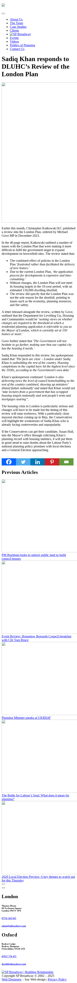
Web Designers (11, 979)
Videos (14, 41)
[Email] (66, 461)
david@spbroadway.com (14, 964)
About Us (16, 19)
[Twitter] (23, 461)
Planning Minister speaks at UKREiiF (26, 717)
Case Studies (18, 26)
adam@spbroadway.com (14, 926)
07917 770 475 (9, 956)
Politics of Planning (22, 45)
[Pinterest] (52, 461)
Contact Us (17, 49)
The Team (16, 23)
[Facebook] (9, 461)
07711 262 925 (9, 918)
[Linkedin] (37, 461)
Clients (14, 30)
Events (14, 38)
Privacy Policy (57, 979)
